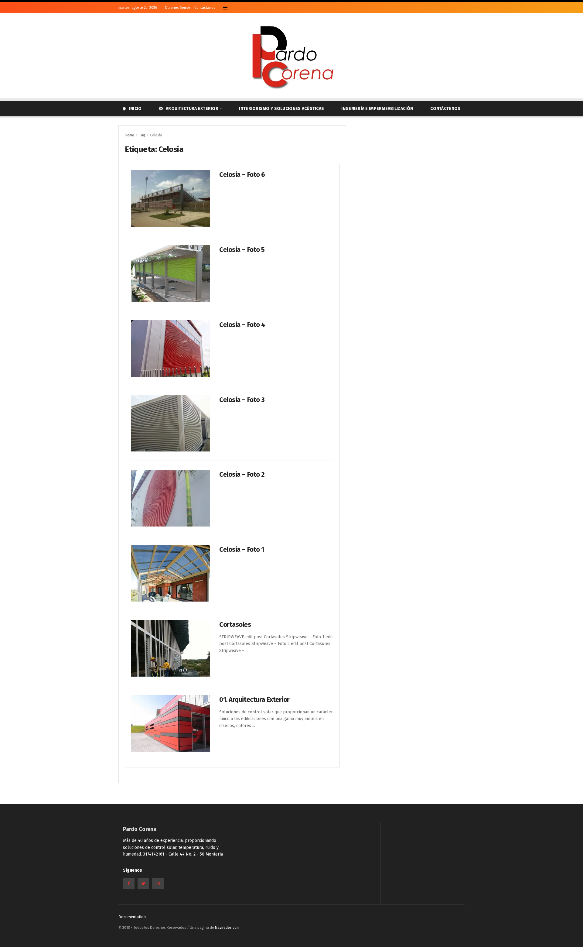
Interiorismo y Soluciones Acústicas (281, 108)
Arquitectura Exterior (192, 108)
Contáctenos (445, 108)
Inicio (135, 108)
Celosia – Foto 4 (242, 325)
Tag (142, 135)
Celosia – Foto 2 (242, 474)
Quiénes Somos (178, 7)
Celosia (156, 135)
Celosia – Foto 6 (242, 174)
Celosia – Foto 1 (241, 549)
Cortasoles (235, 624)
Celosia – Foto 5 (242, 249)
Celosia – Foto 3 (242, 400)
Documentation (132, 916)
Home (129, 135)
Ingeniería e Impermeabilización (377, 108)
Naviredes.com (227, 927)
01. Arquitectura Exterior (254, 699)
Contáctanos (204, 7)
